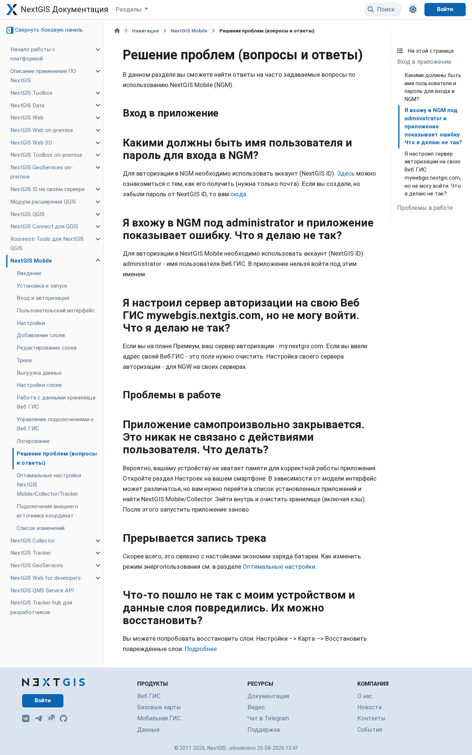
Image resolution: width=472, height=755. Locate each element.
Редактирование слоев (47, 348)
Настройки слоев (39, 385)
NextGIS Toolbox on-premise (46, 155)
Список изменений (41, 528)
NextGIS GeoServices (36, 565)
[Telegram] (38, 718)
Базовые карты (159, 707)
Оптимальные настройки (279, 566)
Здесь (346, 173)
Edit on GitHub (421, 35)
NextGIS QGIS (27, 214)
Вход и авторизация (43, 298)
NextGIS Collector (32, 540)
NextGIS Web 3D (31, 142)
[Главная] (117, 31)
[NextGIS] (53, 682)
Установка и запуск (42, 286)
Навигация (145, 31)
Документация (268, 696)
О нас (364, 696)
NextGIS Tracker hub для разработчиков (41, 608)
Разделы (129, 9)
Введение (29, 273)
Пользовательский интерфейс (56, 311)
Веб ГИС (148, 696)
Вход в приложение (424, 61)
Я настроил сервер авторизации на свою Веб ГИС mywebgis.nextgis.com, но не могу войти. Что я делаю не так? (433, 173)
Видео (256, 707)
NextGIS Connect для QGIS (44, 227)
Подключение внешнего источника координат (47, 511)
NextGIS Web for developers (45, 578)
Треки (24, 360)
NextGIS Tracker (30, 553)
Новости (369, 707)
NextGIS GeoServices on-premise (41, 172)
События (369, 729)
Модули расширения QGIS (43, 201)
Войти (445, 9)
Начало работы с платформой (32, 54)
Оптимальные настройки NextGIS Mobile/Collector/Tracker (49, 484)
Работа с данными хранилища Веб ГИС (56, 403)
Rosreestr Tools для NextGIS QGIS (47, 244)
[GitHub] (63, 718)
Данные (148, 729)
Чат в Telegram (268, 718)
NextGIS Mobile (31, 261)
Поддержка (263, 729)
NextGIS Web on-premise (41, 130)
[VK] (26, 718)
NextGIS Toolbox (31, 93)
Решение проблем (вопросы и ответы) (57, 458)
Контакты (371, 718)
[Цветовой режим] (413, 9)
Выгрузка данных (39, 373)
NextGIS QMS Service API (42, 590)
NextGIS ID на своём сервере (47, 189)
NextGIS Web (27, 118)
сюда (238, 194)
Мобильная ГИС (159, 718)
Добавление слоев (41, 335)
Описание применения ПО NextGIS (43, 76)
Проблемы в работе (425, 207)
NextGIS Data (27, 105)
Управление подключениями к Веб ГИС (55, 424)
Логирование (33, 441)
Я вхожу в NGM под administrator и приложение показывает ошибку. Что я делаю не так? (433, 126)
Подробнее (201, 648)
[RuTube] (51, 718)
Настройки (31, 323)
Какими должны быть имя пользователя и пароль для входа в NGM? (433, 87)
